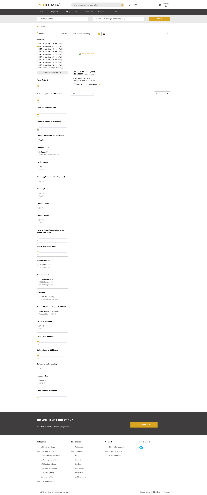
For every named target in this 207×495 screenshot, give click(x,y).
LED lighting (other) (48, 481)
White (42, 381)
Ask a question (144, 425)
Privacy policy (145, 492)
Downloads (102, 12)
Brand (77, 12)
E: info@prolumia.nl (116, 456)
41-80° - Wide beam (47, 297)
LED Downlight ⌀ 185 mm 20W (51, 55)
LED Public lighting (47, 473)
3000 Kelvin (44, 267)
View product (93, 84)
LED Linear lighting (47, 451)
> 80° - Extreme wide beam (49, 299)
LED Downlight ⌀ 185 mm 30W (51, 57)
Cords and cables (47, 477)
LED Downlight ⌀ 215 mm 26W (51, 60)
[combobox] (97, 5)
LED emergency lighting (49, 460)
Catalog (78, 464)
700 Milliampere (46, 282)
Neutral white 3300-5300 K (49, 311)
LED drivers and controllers (50, 456)
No (41, 169)
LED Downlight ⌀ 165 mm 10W (51, 46)
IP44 (41, 329)
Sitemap (167, 492)
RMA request (79, 468)
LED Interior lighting (48, 447)
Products (40, 12)
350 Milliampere (46, 279)
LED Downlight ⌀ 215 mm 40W (51, 63)
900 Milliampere (46, 285)
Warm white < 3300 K (48, 314)
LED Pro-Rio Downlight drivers (51, 68)
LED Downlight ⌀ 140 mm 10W (51, 44)
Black (42, 383)
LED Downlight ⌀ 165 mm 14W (51, 49)
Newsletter (79, 473)
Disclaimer (157, 492)
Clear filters (64, 33)
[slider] (52, 86)
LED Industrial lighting (49, 468)
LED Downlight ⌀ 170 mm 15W (51, 65)
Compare (78, 84)
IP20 (41, 326)
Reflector (43, 152)
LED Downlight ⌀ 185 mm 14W (51, 52)
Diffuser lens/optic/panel (49, 155)
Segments (54, 12)
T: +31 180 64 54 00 (115, 451)
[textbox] (97, 5)
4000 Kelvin (44, 265)
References (89, 12)
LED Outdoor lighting (48, 464)
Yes (41, 140)
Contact (114, 12)
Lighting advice (80, 477)
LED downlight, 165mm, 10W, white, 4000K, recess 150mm (84, 73)
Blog (68, 12)
